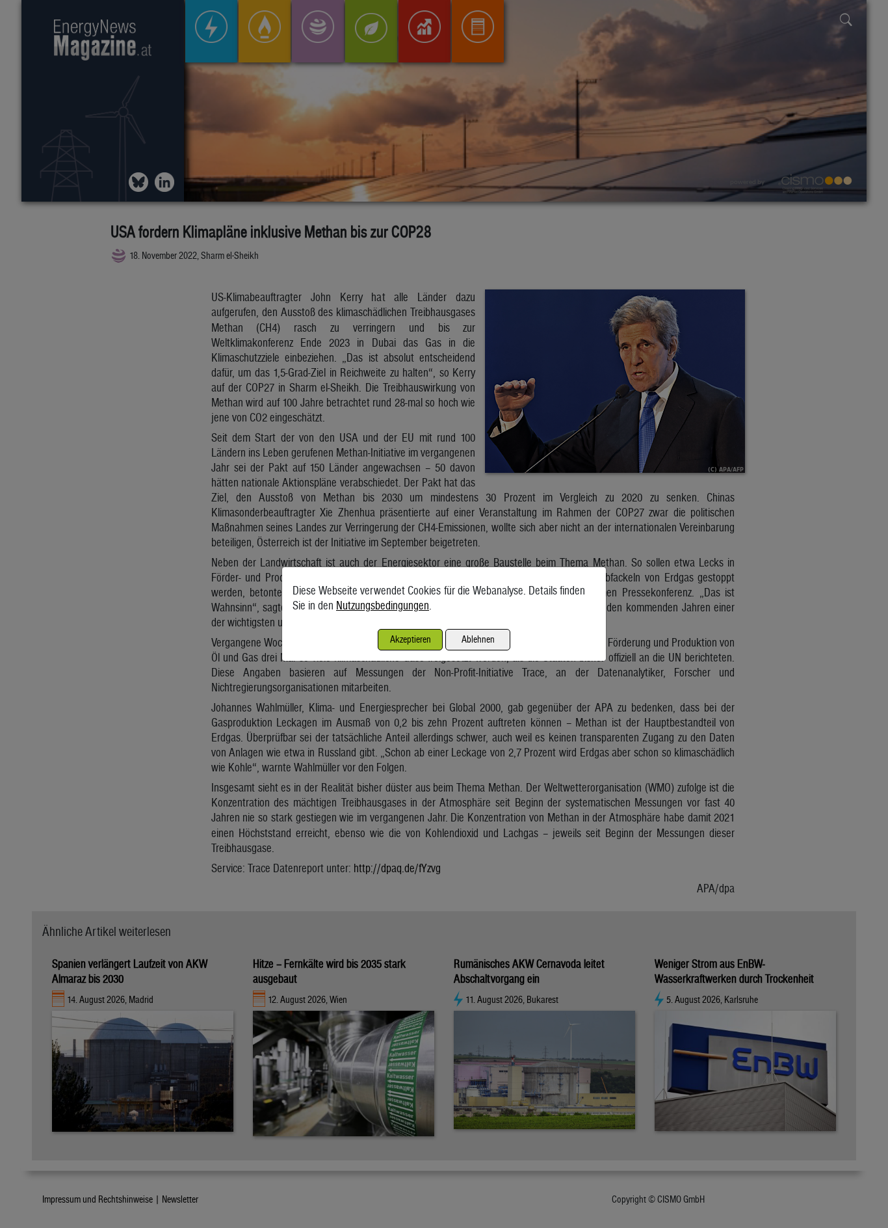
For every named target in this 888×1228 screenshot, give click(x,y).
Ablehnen (478, 639)
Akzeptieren (410, 639)
